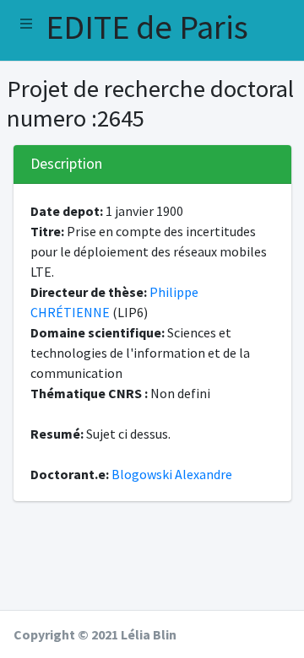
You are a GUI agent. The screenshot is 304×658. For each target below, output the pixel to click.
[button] (26, 23)
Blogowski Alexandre (171, 474)
